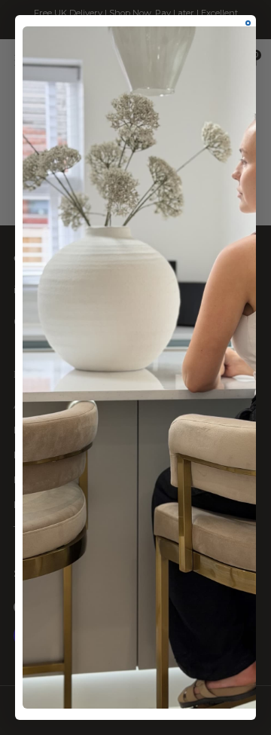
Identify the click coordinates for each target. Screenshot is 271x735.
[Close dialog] (248, 23)
